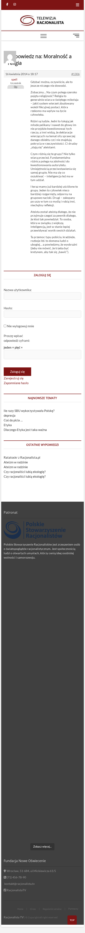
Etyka (8, 425)
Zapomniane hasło (16, 383)
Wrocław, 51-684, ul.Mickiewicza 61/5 (31, 871)
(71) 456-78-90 (16, 877)
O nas (33, 909)
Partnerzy (73, 908)
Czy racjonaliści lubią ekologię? (25, 472)
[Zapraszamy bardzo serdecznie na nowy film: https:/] (42, 772)
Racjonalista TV (14, 917)
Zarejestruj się (14, 378)
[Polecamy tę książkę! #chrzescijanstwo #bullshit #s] (42, 726)
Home (20, 909)
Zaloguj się (17, 371)
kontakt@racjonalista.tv (19, 883)
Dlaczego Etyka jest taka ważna (25, 430)
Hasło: (8, 308)
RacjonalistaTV (16, 890)
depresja (9, 415)
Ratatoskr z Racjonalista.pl (22, 457)
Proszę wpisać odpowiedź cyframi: (17, 338)
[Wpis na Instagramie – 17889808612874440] (42, 635)
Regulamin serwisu (52, 909)
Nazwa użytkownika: (18, 290)
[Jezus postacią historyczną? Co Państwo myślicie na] (42, 818)
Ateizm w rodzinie (16, 462)
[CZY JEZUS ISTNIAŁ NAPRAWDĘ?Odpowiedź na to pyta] (42, 681)
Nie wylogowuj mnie (20, 326)
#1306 (75, 74)
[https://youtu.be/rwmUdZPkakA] (42, 590)
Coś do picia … (13, 420)
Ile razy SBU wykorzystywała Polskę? (29, 411)
